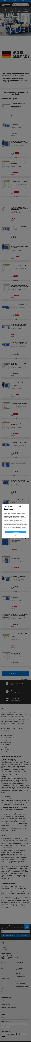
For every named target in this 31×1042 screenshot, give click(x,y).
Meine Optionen (15, 535)
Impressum (22, 528)
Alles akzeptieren (15, 532)
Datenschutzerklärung (10, 528)
